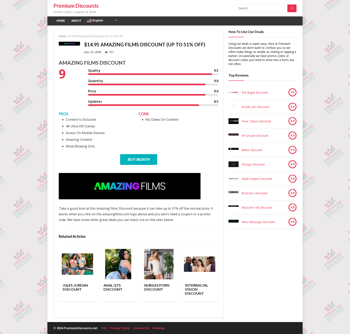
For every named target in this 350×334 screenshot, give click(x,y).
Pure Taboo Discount (256, 121)
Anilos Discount (252, 150)
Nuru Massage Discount (258, 222)
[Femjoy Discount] (233, 164)
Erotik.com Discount (255, 107)
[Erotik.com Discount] (233, 107)
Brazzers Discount (254, 193)
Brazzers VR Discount (257, 207)
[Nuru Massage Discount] (233, 222)
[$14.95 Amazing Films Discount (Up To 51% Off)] (130, 176)
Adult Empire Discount (257, 179)
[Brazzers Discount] (233, 193)
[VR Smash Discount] (233, 135)
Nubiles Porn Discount (156, 287)
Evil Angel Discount (255, 92)
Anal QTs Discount (113, 287)
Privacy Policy (120, 328)
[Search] (292, 8)
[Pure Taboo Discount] (233, 121)
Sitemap (159, 328)
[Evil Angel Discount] (233, 92)
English (97, 20)
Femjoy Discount (253, 164)
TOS (104, 328)
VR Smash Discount (255, 135)
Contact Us (141, 328)
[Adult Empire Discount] (233, 179)
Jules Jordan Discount (75, 287)
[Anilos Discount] (233, 150)
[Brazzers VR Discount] (233, 207)
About (76, 20)
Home (61, 20)
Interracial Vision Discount (196, 289)
